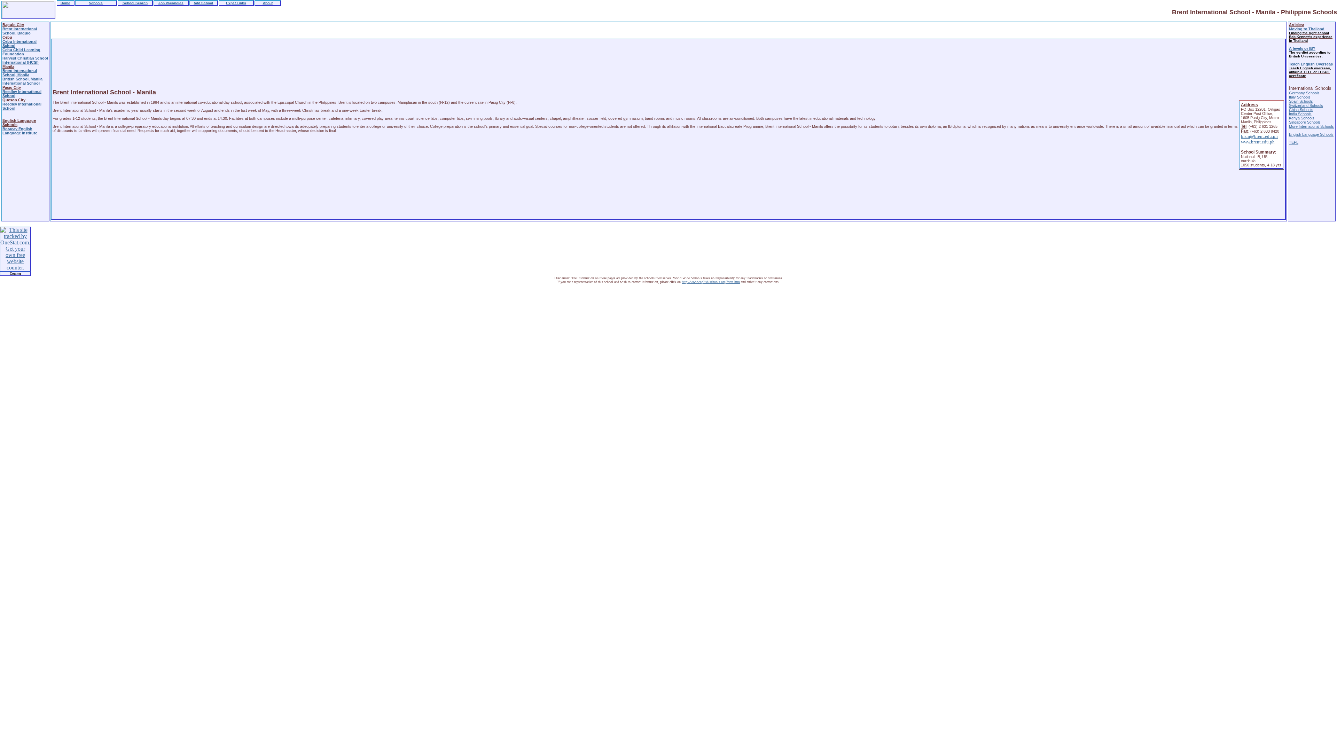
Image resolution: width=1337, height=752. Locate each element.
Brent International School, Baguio (19, 31)
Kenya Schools (1301, 118)
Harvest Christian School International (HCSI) (25, 60)
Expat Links (236, 3)
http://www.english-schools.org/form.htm (711, 282)
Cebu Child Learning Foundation (21, 52)
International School (21, 83)
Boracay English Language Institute (19, 131)
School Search (135, 3)
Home (65, 3)
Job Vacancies (170, 3)
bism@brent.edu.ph (1259, 136)
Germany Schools (1304, 93)
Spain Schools (1301, 101)
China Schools (1301, 110)
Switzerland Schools (1306, 105)
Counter (15, 273)
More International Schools (1311, 126)
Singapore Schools (1305, 122)
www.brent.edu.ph (1258, 141)
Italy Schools (1300, 97)
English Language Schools (1311, 134)
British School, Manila (22, 79)
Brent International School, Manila (19, 73)
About (268, 3)
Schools (96, 3)
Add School (203, 3)
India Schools (1300, 114)
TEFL (1293, 142)
